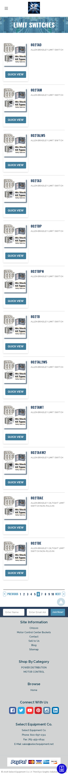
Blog (33, 645)
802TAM (36, 90)
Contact (33, 636)
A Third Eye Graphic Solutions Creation (49, 772)
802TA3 (36, 181)
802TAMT (37, 407)
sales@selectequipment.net (38, 744)
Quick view (16, 74)
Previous (12, 594)
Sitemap (34, 649)
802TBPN (37, 271)
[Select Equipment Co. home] (34, 8)
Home (34, 690)
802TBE (36, 543)
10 (52, 594)
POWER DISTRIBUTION (34, 667)
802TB (35, 317)
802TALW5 (38, 135)
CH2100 (34, 628)
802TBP (36, 226)
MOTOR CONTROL (34, 672)
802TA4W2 (38, 452)
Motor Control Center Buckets (34, 632)
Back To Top (61, 602)
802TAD (36, 45)
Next (58, 594)
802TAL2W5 (39, 362)
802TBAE (37, 498)
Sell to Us (34, 641)
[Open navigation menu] (6, 8)
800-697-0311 (38, 735)
